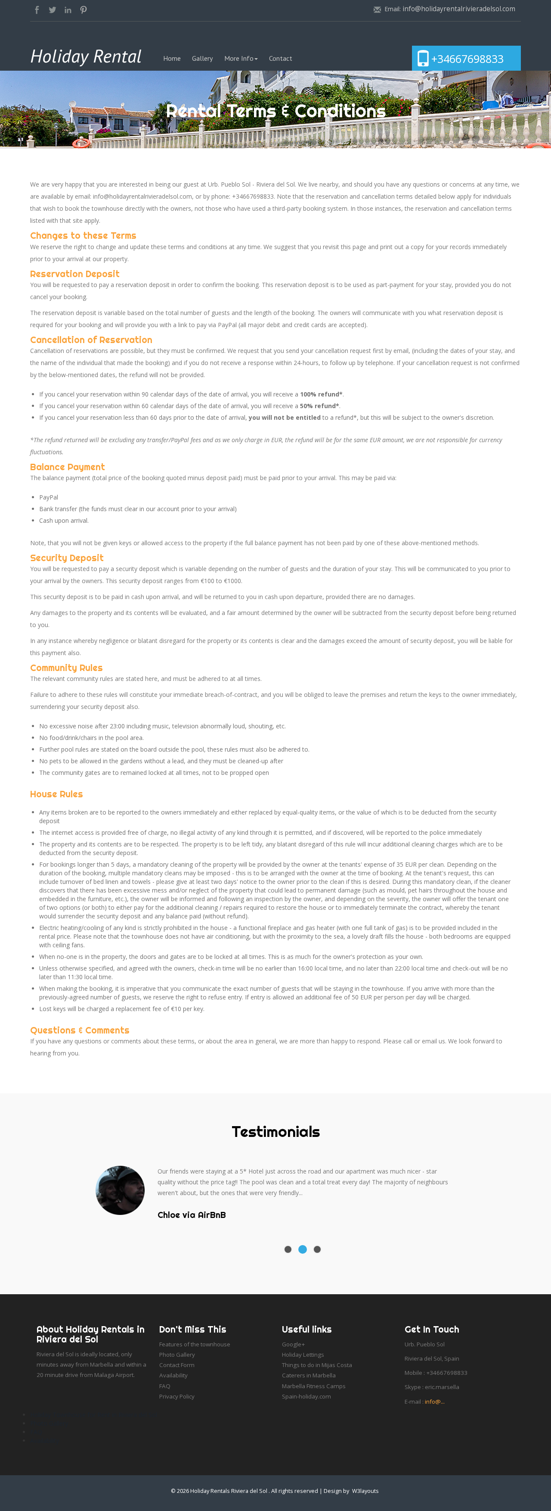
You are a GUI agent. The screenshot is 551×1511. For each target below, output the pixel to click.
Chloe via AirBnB (192, 1215)
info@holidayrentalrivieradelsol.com (458, 8)
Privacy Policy (177, 1396)
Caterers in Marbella (309, 1375)
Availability (173, 1375)
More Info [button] (239, 58)
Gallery (202, 58)
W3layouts (365, 1491)
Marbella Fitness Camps (314, 1386)
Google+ (293, 1344)
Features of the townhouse (194, 1344)
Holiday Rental (86, 56)
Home (174, 57)
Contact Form (177, 1365)
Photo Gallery (177, 1354)
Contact (280, 58)
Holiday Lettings (303, 1354)
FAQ (164, 1386)
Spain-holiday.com (306, 1396)
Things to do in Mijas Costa (317, 1365)
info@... (435, 1401)
